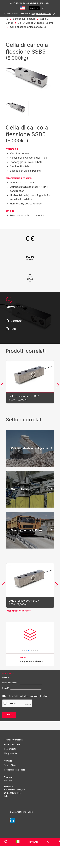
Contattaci (8, 780)
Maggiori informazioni (41, 13)
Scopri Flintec (10, 765)
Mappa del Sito (11, 753)
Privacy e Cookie (12, 744)
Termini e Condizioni (13, 740)
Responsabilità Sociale (14, 770)
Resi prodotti (10, 749)
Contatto (8, 761)
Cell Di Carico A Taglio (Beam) (35, 22)
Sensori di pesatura (24, 18)
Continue (34, 8)
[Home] (7, 18)
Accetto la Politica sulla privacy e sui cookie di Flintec (26, 696)
